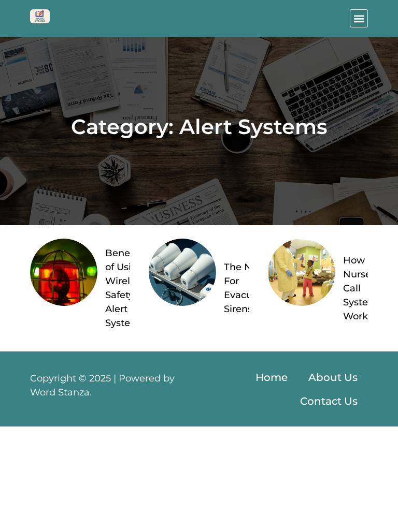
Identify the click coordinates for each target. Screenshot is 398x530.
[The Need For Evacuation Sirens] (182, 272)
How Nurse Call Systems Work (362, 288)
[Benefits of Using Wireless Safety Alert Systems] (63, 272)
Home (271, 377)
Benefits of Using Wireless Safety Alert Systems (125, 288)
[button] (359, 18)
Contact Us (329, 401)
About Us (333, 377)
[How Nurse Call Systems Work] (301, 272)
